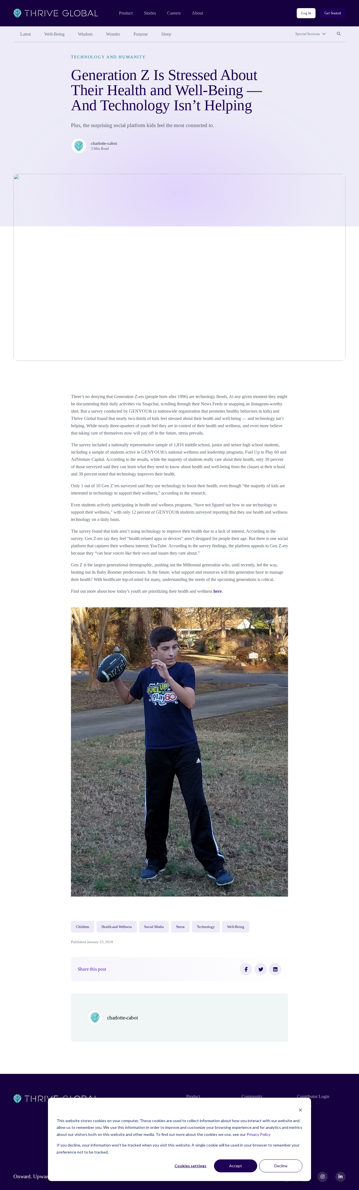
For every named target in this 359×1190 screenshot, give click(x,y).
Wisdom (85, 34)
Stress (180, 927)
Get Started (333, 13)
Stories (150, 13)
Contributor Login (313, 1096)
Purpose (141, 34)
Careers (174, 13)
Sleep (166, 34)
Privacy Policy (258, 1134)
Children (82, 927)
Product (126, 13)
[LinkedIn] (275, 969)
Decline (280, 1165)
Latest (25, 34)
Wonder (113, 34)
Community (252, 1096)
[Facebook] (246, 969)
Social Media (154, 927)
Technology (206, 927)
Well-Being (54, 34)
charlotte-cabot (104, 143)
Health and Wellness (117, 927)
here (217, 591)
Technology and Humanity (108, 56)
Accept (235, 1165)
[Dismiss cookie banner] (300, 1109)
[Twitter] (260, 969)
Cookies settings (190, 1165)
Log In (306, 13)
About (197, 13)
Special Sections (307, 34)
